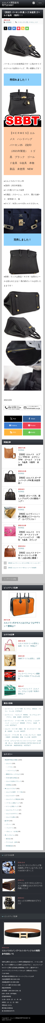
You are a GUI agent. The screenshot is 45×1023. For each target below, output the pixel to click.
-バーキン (10, 767)
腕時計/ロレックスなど (13, 774)
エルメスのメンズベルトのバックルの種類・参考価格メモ (22, 952)
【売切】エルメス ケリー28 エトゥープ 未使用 (22, 567)
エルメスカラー (11, 795)
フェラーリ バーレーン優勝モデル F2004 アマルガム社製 (29, 676)
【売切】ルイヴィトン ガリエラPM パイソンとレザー (24, 563)
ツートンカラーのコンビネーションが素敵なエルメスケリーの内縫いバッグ (30, 885)
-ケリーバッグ (11, 770)
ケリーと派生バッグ (12, 806)
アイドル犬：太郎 (11, 842)
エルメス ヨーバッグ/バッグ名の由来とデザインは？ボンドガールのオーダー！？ (30, 868)
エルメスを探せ (11, 817)
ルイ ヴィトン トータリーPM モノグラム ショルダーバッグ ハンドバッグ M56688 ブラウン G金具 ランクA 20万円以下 (22, 723)
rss (33, 2)
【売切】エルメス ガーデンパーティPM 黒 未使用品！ (29, 480)
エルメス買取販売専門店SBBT (19, 1018)
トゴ (36, 22)
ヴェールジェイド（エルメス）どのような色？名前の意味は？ (28, 691)
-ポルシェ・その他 (12, 831)
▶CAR (7, 820)
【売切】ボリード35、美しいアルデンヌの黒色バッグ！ (29, 498)
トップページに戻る (10, 579)
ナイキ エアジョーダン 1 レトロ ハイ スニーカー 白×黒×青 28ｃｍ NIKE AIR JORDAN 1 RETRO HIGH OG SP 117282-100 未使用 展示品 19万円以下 (23, 743)
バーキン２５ (21, 22)
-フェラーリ (9, 828)
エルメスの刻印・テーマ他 (14, 792)
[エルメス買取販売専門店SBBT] (11, 4)
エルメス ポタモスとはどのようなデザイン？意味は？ (22, 624)
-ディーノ (9, 824)
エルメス (9, 763)
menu (40, 3)
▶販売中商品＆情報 (11, 760)
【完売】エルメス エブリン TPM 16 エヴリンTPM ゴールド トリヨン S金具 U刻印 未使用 (29, 459)
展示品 (8, 838)
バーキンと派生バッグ (13, 803)
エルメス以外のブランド (13, 781)
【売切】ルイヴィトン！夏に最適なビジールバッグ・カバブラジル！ (29, 516)
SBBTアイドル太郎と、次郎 (29, 658)
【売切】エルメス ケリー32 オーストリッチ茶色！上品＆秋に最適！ (29, 555)
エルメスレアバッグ (12, 810)
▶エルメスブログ (10, 788)
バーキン (31, 22)
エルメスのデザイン (12, 813)
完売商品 (8, 22)
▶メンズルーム (9, 835)
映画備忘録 (9, 846)
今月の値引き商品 (11, 778)
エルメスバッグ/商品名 (13, 799)
